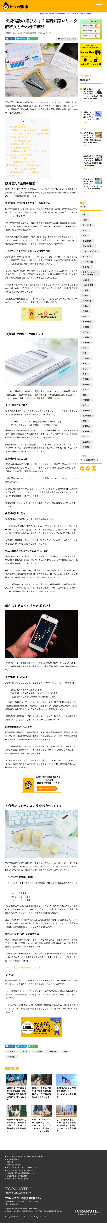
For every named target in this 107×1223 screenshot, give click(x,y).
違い (84, 437)
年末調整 (86, 343)
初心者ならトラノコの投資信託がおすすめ (25, 165)
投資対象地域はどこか (20, 144)
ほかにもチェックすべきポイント (21, 155)
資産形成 (86, 426)
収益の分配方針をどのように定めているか (29, 151)
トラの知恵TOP (11, 14)
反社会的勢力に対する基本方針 (17, 1176)
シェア (11, 38)
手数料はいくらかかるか (21, 158)
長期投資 (86, 447)
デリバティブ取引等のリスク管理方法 (20, 1170)
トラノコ (11, 1051)
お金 (84, 236)
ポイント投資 (88, 285)
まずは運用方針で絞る (20, 141)
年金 (84, 348)
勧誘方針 (10, 1162)
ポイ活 (85, 290)
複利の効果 (87, 416)
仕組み (85, 306)
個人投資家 (87, 322)
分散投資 (53, 1051)
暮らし (85, 369)
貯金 (84, 421)
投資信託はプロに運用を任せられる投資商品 (29, 130)
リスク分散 (38, 1051)
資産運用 (86, 431)
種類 (84, 395)
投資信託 (11, 1057)
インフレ (86, 257)
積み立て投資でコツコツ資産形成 (25, 172)
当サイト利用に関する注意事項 (17, 1178)
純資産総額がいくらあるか (22, 162)
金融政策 (86, 442)
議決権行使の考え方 (14, 1165)
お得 (84, 230)
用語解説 (86, 379)
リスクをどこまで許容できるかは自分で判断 (29, 134)
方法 (84, 363)
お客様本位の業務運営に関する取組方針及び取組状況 (25, 1156)
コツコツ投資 (88, 262)
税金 (84, 390)
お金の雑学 (87, 241)
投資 (65, 1051)
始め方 (85, 332)
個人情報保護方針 (13, 1159)
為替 (84, 374)
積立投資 (86, 400)
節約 (84, 405)
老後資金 (86, 411)
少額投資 (86, 337)
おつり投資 (87, 225)
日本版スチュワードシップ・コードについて (22, 1167)
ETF (84, 215)
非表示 (33, 121)
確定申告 (86, 384)
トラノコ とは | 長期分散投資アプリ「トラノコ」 (26, 967)
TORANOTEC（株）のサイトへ (87, 1214)
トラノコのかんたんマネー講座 (89, 273)
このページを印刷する (68, 39)
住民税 (85, 311)
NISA (85, 220)
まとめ (10, 176)
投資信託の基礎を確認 (17, 127)
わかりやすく (88, 246)
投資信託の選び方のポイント (19, 137)
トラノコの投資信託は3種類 (23, 169)
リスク (24, 1051)
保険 (84, 316)
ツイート (22, 38)
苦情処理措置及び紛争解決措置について (20, 1173)
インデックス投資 (89, 251)
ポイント (86, 280)
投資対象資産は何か (20, 148)
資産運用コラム (29, 14)
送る (33, 38)
